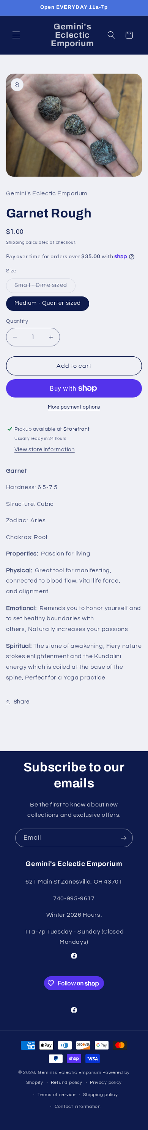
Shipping (15, 242)
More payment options (74, 407)
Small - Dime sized (45, 287)
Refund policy (67, 1082)
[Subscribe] (123, 838)
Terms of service (57, 1095)
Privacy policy (106, 1082)
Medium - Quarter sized (47, 303)
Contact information (78, 1106)
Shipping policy (100, 1095)
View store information (44, 449)
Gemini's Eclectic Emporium (69, 1072)
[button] (16, 35)
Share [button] (22, 702)
